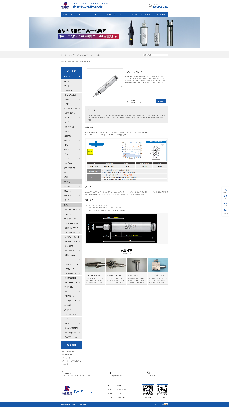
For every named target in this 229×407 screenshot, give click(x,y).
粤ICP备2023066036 (70, 404)
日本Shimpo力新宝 (71, 332)
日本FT (67, 323)
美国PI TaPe (68, 287)
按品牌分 (67, 205)
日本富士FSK (69, 250)
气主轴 (94, 14)
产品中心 (121, 14)
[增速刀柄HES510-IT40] (116, 265)
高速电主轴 (72, 55)
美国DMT (67, 310)
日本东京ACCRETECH (71, 328)
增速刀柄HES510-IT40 (114, 275)
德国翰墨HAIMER (70, 305)
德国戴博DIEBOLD (71, 218)
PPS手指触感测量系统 (70, 109)
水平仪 (66, 99)
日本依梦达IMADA (70, 300)
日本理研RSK (69, 246)
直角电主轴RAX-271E (135, 275)
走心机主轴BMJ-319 (85, 61)
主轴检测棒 (107, 14)
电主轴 (81, 14)
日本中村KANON (70, 273)
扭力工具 (67, 158)
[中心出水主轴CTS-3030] (158, 265)
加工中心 (67, 191)
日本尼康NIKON (70, 232)
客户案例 (134, 14)
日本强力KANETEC (71, 223)
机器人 (66, 200)
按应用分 (67, 181)
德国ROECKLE (69, 255)
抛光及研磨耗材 (70, 167)
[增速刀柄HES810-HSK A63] (95, 265)
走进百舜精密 (161, 14)
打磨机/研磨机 (69, 113)
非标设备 (67, 195)
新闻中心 (148, 14)
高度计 (66, 177)
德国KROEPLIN (70, 278)
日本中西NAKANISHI (71, 210)
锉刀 (66, 172)
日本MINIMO (69, 319)
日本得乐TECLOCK (71, 264)
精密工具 (67, 131)
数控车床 (67, 186)
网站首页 (69, 61)
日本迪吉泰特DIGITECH (71, 314)
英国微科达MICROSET (71, 228)
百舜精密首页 (67, 14)
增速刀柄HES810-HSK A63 (95, 275)
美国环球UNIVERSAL (71, 296)
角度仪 (66, 122)
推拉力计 (67, 140)
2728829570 (68, 355)
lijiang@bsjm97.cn (71, 358)
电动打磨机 (79, 55)
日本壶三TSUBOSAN (71, 337)
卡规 (66, 154)
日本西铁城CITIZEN (71, 237)
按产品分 (75, 61)
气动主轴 (86, 55)
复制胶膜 (67, 136)
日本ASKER (68, 259)
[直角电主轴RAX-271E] (137, 265)
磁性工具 (67, 149)
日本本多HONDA (70, 269)
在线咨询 (161, 101)
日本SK (67, 291)
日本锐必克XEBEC (71, 241)
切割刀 (66, 104)
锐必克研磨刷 (69, 163)
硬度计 (98, 55)
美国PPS (67, 214)
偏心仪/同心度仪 (70, 126)
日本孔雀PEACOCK (71, 282)
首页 (108, 385)
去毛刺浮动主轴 (70, 95)
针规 (66, 145)
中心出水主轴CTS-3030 (157, 275)
